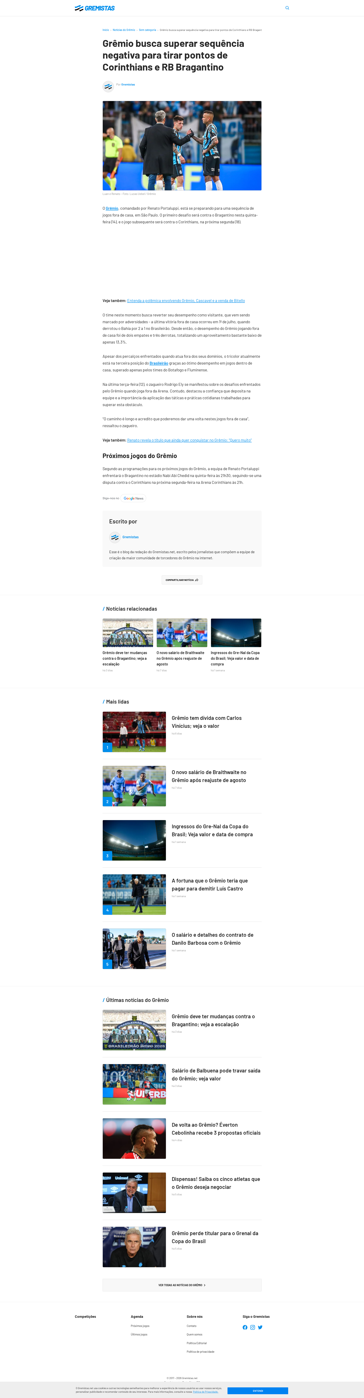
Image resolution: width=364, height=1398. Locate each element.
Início (106, 29)
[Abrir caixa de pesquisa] (287, 8)
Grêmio (112, 208)
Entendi (258, 1390)
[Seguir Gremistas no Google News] (124, 497)
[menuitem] (154, 1325)
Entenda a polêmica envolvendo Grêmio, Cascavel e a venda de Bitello (186, 300)
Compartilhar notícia (180, 579)
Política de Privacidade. (205, 1391)
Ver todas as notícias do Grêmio (180, 1285)
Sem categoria (147, 29)
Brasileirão (159, 363)
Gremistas (128, 84)
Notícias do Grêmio (124, 29)
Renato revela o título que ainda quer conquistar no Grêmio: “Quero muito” (189, 440)
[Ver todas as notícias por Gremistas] (108, 84)
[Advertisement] (182, 259)
